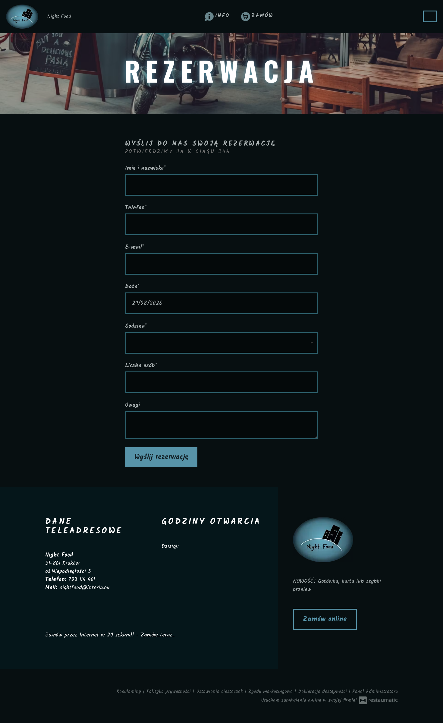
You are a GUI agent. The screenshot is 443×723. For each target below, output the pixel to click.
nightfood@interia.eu (84, 587)
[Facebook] (165, 564)
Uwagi (132, 405)
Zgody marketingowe (271, 692)
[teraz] (189, 546)
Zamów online (325, 619)
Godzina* (136, 326)
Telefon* (136, 208)
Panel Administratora (375, 692)
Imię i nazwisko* (145, 168)
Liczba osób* (141, 366)
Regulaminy (129, 692)
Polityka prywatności (169, 692)
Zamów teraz (157, 635)
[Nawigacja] (430, 16)
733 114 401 (81, 579)
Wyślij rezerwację (161, 457)
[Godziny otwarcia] (200, 546)
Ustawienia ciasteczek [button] (220, 692)
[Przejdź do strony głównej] (345, 539)
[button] (217, 16)
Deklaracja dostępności (323, 692)
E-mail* (134, 247)
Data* (132, 287)
